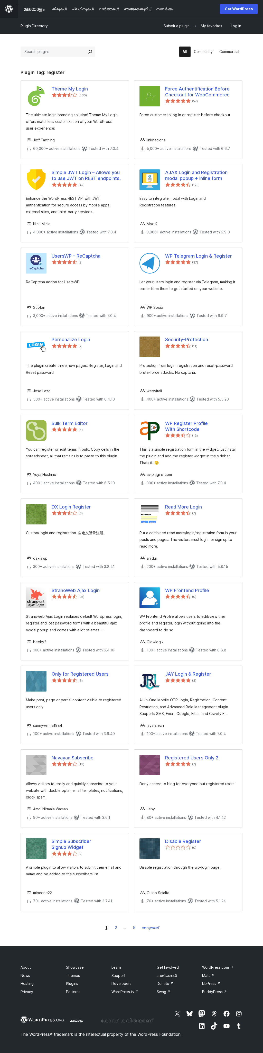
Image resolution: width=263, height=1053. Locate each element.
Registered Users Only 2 (191, 757)
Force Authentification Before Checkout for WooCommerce (197, 91)
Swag (164, 992)
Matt (208, 975)
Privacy (27, 992)
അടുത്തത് (150, 927)
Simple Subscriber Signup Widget (71, 844)
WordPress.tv (125, 992)
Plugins (72, 983)
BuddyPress (214, 992)
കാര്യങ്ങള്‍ (167, 975)
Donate (165, 983)
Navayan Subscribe (72, 757)
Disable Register (183, 841)
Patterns (73, 992)
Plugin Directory (34, 26)
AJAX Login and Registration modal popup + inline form (196, 175)
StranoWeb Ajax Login (76, 590)
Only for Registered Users (80, 674)
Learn (116, 967)
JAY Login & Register (188, 674)
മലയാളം (76, 1020)
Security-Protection (186, 339)
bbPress (211, 983)
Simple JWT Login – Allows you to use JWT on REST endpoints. (86, 175)
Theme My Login (70, 89)
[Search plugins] (90, 52)
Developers (121, 983)
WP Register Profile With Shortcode (186, 426)
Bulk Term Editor (70, 423)
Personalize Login (71, 339)
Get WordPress (239, 9)
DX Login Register (71, 507)
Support (118, 975)
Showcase (75, 967)
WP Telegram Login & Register (198, 256)
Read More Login (183, 507)
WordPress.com (217, 967)
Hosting (27, 983)
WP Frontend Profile (187, 590)
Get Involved (168, 967)
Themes (73, 975)
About (26, 967)
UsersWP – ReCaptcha (76, 256)
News (25, 975)
